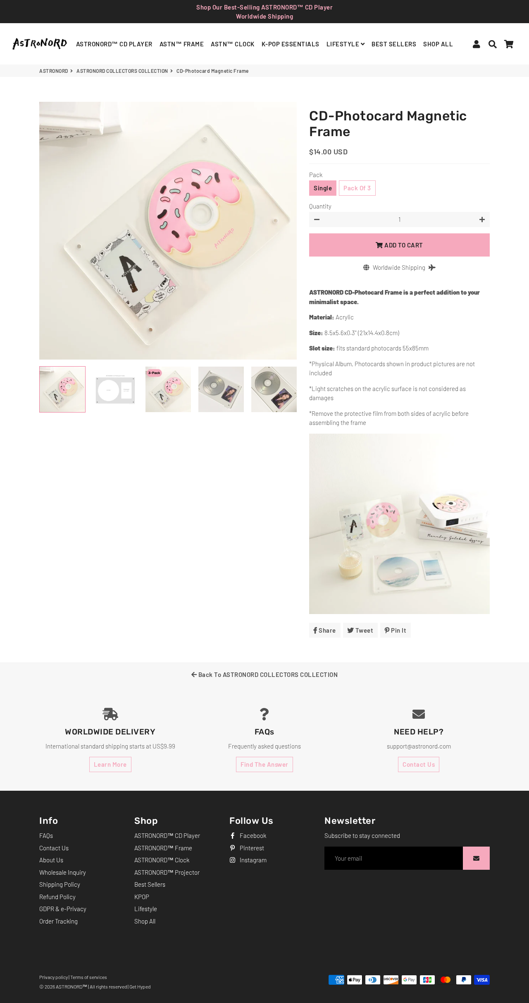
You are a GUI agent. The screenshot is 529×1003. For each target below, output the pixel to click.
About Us (51, 860)
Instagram (252, 860)
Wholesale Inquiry (62, 872)
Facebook (252, 835)
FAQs (46, 835)
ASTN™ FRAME (182, 44)
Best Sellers (149, 884)
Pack (315, 174)
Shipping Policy (59, 884)
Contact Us (419, 764)
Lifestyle (145, 908)
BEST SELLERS (394, 44)
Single (323, 188)
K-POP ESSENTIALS (290, 44)
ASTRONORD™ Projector (167, 872)
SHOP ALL (438, 44)
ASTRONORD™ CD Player (167, 835)
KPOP (141, 896)
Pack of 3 (357, 188)
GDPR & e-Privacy (62, 908)
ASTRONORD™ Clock (161, 860)
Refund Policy (57, 896)
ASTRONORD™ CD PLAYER (114, 44)
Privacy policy (53, 977)
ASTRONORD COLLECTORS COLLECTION (122, 71)
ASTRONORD (53, 71)
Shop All (144, 921)
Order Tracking (58, 921)
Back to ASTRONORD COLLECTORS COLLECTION (267, 674)
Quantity (320, 206)
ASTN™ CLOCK (233, 44)
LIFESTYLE (343, 44)
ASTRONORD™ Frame (163, 848)
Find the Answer (264, 764)
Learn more (110, 764)
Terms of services (88, 977)
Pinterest (251, 848)
